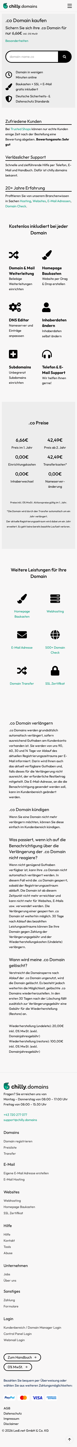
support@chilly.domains (20, 1120)
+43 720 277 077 (15, 1115)
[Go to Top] (69, 1439)
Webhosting (55, 611)
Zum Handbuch (20, 1357)
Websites (39, 201)
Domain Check (15, 206)
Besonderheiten (16, 41)
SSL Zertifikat (55, 683)
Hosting (25, 201)
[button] (70, 6)
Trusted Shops (21, 129)
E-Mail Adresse (22, 647)
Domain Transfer (22, 683)
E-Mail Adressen (59, 201)
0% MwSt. (15, 1367)
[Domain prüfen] (64, 56)
